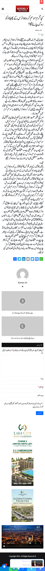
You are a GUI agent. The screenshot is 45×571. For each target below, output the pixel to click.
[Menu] (3, 9)
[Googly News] (22, 9)
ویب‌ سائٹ (40, 395)
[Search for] (42, 9)
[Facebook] (40, 569)
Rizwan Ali (22, 282)
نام (42, 379)
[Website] (22, 286)
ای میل (40, 387)
